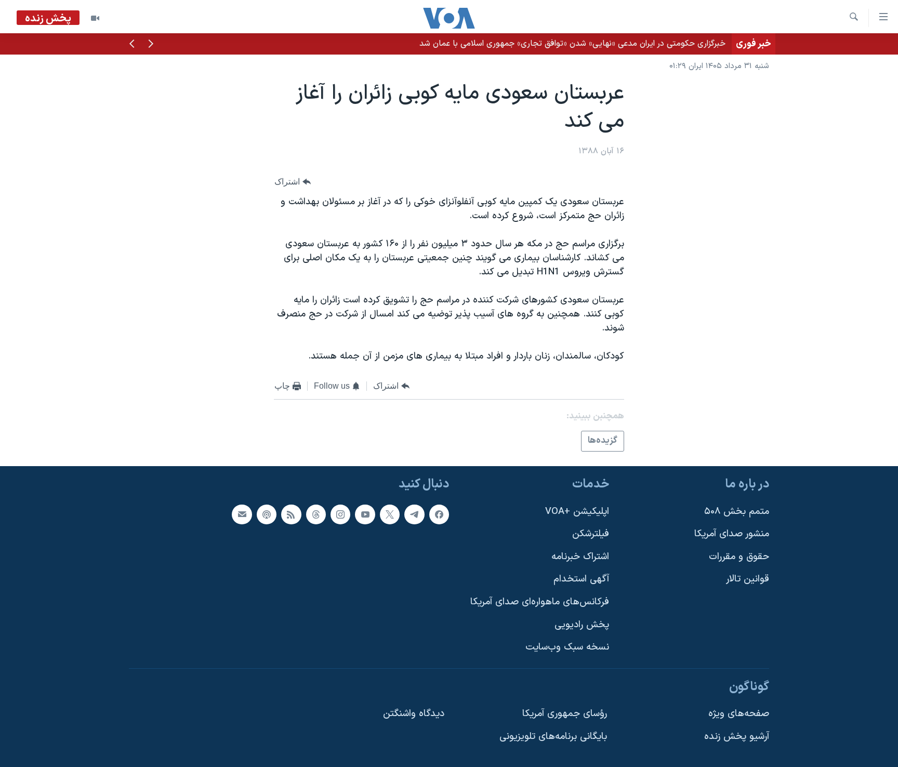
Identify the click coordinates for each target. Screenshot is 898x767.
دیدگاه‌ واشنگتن (413, 714)
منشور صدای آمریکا (731, 534)
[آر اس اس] (291, 514)
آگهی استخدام (581, 579)
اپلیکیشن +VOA (577, 512)
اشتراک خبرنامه (580, 557)
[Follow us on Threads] (316, 514)
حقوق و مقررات (739, 557)
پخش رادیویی (581, 625)
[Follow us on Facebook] (439, 514)
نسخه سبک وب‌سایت (567, 647)
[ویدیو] (95, 18)
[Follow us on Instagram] (340, 514)
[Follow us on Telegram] (414, 514)
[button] (150, 44)
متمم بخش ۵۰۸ (736, 512)
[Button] (292, 182)
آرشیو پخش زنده (736, 737)
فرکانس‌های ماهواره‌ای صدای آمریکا (539, 602)
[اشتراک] (242, 514)
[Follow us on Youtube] (365, 514)
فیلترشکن (590, 534)
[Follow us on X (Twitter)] (390, 514)
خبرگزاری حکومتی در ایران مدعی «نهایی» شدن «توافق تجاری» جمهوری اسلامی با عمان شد (572, 43)
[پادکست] (266, 514)
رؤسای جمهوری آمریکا (564, 714)
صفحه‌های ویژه (738, 714)
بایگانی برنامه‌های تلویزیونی (553, 737)
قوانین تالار (747, 579)
